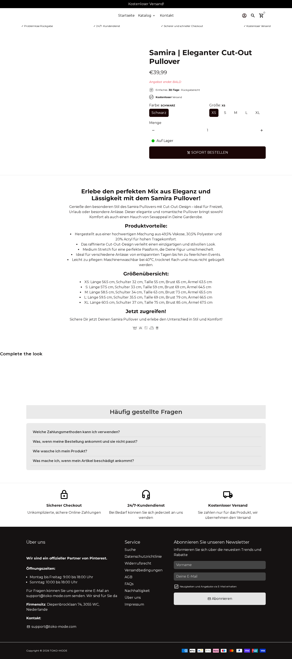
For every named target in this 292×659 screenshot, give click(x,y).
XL (257, 113)
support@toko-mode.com (51, 627)
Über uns (133, 598)
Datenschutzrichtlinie (143, 557)
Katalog (147, 15)
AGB (128, 577)
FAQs (129, 584)
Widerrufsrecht (138, 563)
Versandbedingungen (143, 570)
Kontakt (167, 15)
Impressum (134, 604)
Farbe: (162, 105)
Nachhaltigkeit (137, 591)
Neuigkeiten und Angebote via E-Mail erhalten (208, 586)
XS (214, 113)
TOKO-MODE (58, 650)
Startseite (126, 15)
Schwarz (159, 113)
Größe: (217, 105)
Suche (130, 550)
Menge (155, 123)
